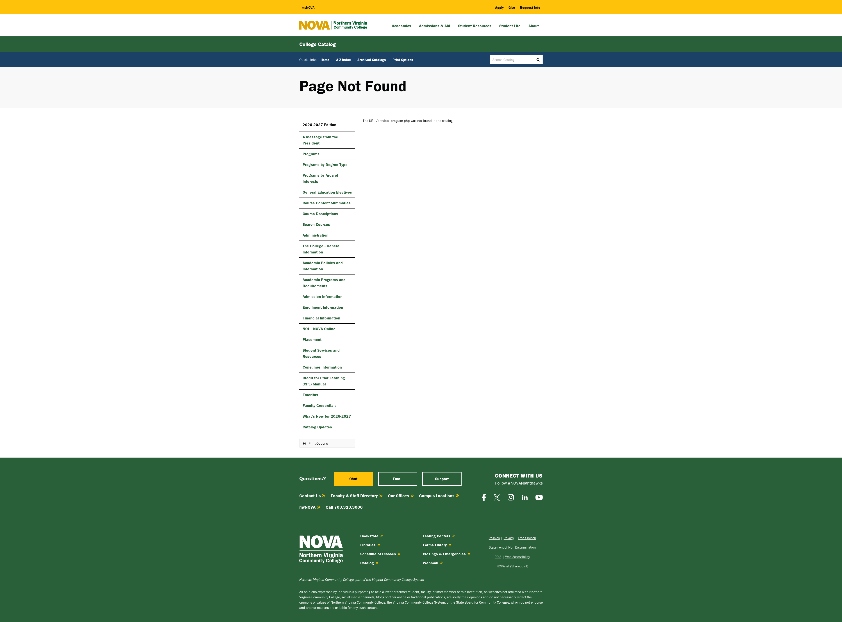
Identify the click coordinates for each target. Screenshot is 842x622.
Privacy (509, 538)
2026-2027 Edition (319, 124)
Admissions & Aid (434, 25)
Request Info (530, 7)
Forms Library (435, 544)
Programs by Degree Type (325, 164)
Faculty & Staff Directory (354, 495)
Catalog (367, 562)
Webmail (430, 562)
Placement (312, 339)
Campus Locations (436, 495)
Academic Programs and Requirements (324, 282)
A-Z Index (343, 59)
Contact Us (310, 495)
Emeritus (310, 394)
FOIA (498, 556)
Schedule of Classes (378, 553)
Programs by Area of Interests (320, 178)
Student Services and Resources (321, 353)
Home (325, 59)
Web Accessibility (517, 556)
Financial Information (321, 318)
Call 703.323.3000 (344, 507)
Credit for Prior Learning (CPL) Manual (324, 381)
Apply (499, 7)
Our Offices (398, 495)
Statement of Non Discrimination (512, 547)
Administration (315, 235)
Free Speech (527, 538)
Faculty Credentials (320, 405)
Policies (494, 538)
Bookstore (369, 535)
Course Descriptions (320, 213)
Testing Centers (436, 535)
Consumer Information (322, 367)
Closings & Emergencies (444, 553)
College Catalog (317, 44)
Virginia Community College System (398, 579)
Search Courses (316, 224)
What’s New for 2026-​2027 (327, 416)
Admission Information (323, 296)
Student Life (510, 25)
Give (511, 7)
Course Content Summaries (327, 202)
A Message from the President (320, 140)
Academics (401, 25)
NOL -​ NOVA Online (319, 328)
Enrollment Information (323, 307)
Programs (311, 153)
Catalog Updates (317, 427)
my (308, 7)
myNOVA (307, 507)
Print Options (402, 59)
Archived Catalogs (371, 59)
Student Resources (474, 25)
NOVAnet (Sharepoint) (512, 566)
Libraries (368, 544)
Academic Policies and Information (323, 265)
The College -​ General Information (322, 249)
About (533, 25)
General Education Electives (327, 192)
